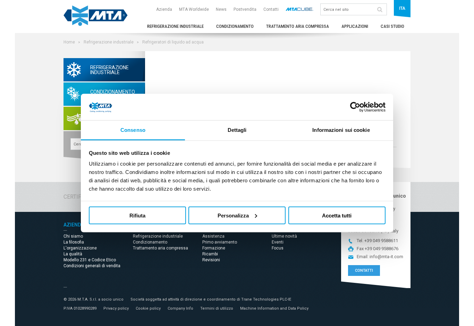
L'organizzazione (80, 248)
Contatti (271, 9)
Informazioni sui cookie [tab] (341, 130)
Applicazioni (354, 26)
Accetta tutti (337, 215)
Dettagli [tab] (237, 130)
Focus (277, 248)
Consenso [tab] (132, 130)
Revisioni (211, 260)
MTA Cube (299, 9)
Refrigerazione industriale (175, 26)
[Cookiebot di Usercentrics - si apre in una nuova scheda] (355, 107)
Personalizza (233, 215)
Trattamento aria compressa (297, 26)
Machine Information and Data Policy (274, 308)
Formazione (213, 248)
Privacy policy (116, 308)
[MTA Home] (96, 24)
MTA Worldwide (194, 9)
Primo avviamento (219, 242)
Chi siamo (73, 236)
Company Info (180, 308)
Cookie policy (148, 308)
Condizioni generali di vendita (92, 266)
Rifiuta (137, 215)
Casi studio (392, 26)
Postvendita (245, 9)
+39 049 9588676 (381, 248)
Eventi (277, 242)
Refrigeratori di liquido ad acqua (173, 42)
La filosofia (74, 242)
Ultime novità (284, 236)
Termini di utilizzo (216, 308)
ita (402, 8)
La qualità (73, 254)
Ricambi (210, 254)
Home (69, 42)
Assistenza (213, 236)
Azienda (164, 9)
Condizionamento (235, 26)
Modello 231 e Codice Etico (90, 260)
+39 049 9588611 (381, 240)
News (221, 9)
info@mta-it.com (386, 256)
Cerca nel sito (380, 9)
